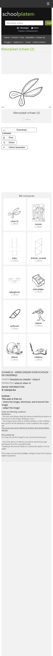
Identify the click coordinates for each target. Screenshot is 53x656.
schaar (25, 383)
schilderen (38, 357)
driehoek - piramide (38, 258)
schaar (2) (40, 37)
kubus (14, 258)
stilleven (14, 357)
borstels (38, 224)
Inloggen (7, 42)
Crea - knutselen (27, 37)
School (15, 37)
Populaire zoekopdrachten (28, 31)
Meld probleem (40, 42)
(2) (30, 383)
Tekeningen (24, 28)
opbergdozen (14, 292)
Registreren (17, 42)
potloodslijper (38, 289)
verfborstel (14, 326)
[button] (14, 147)
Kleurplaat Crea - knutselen (20, 379)
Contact (28, 42)
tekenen (38, 323)
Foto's (36, 28)
